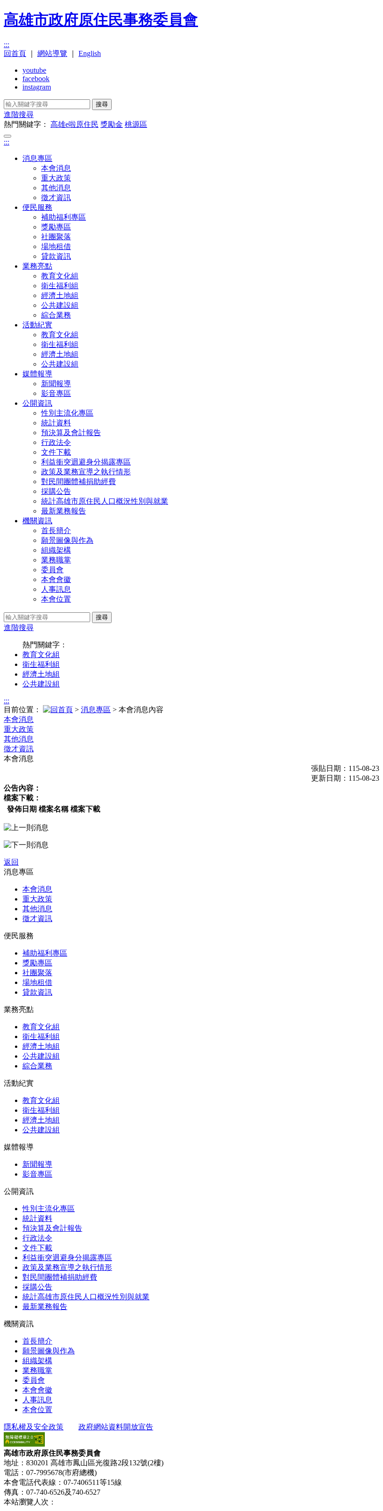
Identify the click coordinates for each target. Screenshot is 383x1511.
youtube (34, 70)
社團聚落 (56, 237)
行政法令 (56, 442)
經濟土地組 (59, 295)
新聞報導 (56, 384)
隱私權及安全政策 (34, 1427)
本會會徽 (56, 579)
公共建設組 (59, 305)
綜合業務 (56, 315)
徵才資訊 (56, 197)
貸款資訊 (56, 256)
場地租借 (56, 246)
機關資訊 (37, 521)
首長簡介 (56, 530)
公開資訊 (37, 403)
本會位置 (56, 599)
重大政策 (56, 178)
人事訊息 (56, 589)
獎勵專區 (56, 227)
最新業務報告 (63, 511)
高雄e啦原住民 (74, 124)
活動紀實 (37, 325)
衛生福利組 (59, 286)
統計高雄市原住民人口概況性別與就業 (104, 501)
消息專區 (37, 158)
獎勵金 (111, 124)
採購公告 (56, 491)
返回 (11, 862)
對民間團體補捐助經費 (78, 481)
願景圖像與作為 (67, 540)
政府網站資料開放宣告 (115, 1427)
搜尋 (102, 104)
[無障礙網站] (24, 1444)
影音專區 (56, 393)
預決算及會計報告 (71, 433)
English (89, 53)
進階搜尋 (19, 114)
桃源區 (136, 124)
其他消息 (56, 188)
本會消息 (56, 168)
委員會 (52, 570)
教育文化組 (59, 276)
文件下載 (56, 452)
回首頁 (15, 53)
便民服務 (37, 207)
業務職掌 (56, 560)
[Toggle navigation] (7, 136)
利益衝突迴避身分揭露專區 (86, 462)
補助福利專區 (63, 217)
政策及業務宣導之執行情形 (86, 472)
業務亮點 (37, 266)
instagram (36, 87)
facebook (36, 79)
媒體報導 (37, 374)
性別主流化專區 (67, 413)
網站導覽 (52, 53)
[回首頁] (58, 710)
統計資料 (56, 423)
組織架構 (56, 550)
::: (6, 45)
